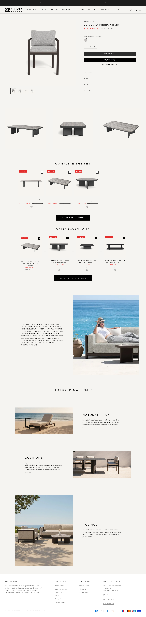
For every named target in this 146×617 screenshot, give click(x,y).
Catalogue (104, 9)
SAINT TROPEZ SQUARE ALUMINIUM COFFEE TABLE (87, 261)
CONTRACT (92, 9)
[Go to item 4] (32, 91)
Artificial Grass (69, 9)
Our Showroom (84, 586)
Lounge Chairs (60, 602)
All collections (59, 586)
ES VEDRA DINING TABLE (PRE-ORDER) (31, 200)
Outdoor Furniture (61, 589)
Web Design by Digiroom (35, 611)
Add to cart (110, 54)
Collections (31, 9)
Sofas (57, 595)
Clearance (117, 9)
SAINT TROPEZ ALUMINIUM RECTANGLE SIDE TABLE (115, 261)
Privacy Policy (83, 589)
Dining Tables (59, 592)
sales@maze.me (108, 604)
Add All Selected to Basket (73, 278)
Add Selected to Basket (73, 217)
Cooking (54, 9)
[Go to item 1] (13, 91)
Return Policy (83, 592)
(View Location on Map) (111, 595)
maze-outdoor (90, 21)
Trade (82, 9)
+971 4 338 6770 (108, 599)
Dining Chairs (59, 599)
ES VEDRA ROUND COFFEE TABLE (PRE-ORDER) (87, 200)
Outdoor (43, 9)
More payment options (109, 64)
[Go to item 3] (26, 91)
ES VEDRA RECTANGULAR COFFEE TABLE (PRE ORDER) (59, 200)
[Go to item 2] (19, 91)
